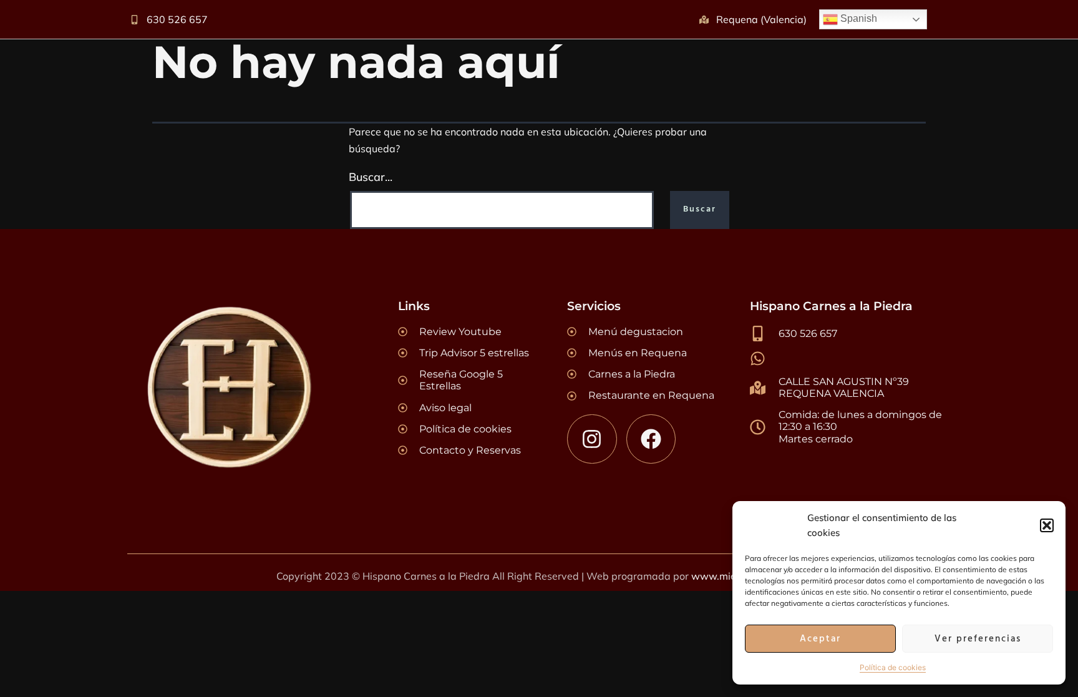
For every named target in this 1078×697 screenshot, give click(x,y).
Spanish (857, 18)
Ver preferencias (978, 638)
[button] (1047, 525)
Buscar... (370, 177)
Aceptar (820, 638)
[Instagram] (591, 439)
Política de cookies (893, 667)
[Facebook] (651, 439)
